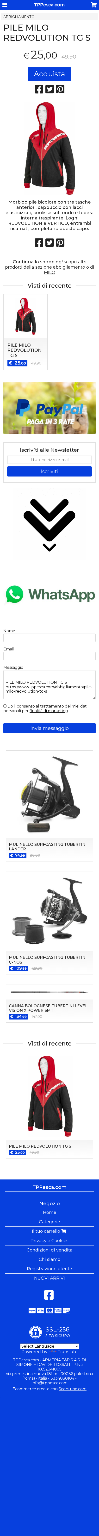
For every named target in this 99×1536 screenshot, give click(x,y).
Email (8, 649)
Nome (9, 631)
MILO (49, 272)
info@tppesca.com (50, 1383)
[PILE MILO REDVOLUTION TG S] (49, 148)
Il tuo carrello (46, 1231)
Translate (67, 1351)
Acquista (49, 73)
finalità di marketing (49, 710)
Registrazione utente (49, 1268)
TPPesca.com (49, 4)
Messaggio (13, 667)
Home (49, 1212)
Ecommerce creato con (49, 1389)
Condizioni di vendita (50, 1250)
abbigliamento (69, 267)
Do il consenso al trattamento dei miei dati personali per (45, 708)
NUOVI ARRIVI (49, 1278)
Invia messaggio (49, 728)
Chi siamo (49, 1259)
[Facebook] (49, 1297)
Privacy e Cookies (49, 1240)
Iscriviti (49, 471)
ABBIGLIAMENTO (19, 17)
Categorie (49, 1222)
